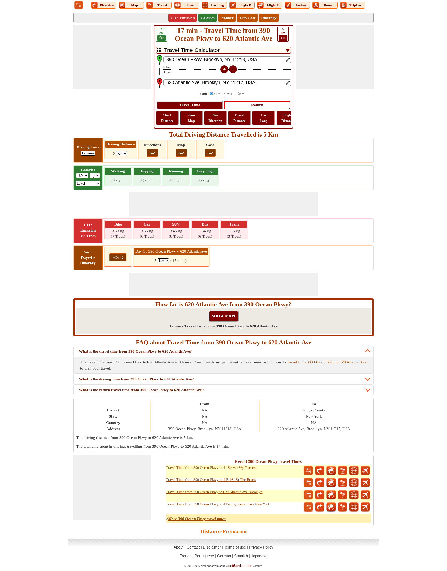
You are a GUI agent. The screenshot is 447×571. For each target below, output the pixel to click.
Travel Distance (239, 118)
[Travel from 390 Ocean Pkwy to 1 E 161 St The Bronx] (342, 483)
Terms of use (235, 547)
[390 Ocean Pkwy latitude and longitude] (354, 470)
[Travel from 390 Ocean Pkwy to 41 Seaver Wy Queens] (342, 470)
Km (241, 94)
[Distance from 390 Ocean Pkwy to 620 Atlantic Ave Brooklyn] (308, 495)
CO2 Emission (182, 18)
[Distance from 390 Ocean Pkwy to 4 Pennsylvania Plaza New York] (308, 507)
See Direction (215, 118)
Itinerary (269, 18)
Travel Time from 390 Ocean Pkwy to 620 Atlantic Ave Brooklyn (214, 492)
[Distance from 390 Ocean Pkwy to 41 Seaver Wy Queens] (308, 470)
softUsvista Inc (239, 566)
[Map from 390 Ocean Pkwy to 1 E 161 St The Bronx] (331, 483)
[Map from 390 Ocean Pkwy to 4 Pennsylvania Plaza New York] (331, 507)
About (178, 547)
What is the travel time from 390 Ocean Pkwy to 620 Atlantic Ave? (135, 351)
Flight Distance (287, 118)
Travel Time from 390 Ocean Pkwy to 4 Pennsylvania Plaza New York (218, 504)
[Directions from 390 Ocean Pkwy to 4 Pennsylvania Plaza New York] (320, 507)
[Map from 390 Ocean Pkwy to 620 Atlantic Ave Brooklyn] (331, 495)
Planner (227, 18)
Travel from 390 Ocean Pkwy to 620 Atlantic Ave (327, 362)
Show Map (191, 118)
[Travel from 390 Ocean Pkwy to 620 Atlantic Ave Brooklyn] (342, 495)
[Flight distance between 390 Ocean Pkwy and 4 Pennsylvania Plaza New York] (365, 507)
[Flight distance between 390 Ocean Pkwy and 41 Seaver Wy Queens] (365, 470)
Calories (207, 18)
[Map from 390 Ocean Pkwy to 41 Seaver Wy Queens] (331, 470)
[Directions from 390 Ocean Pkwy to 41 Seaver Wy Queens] (320, 470)
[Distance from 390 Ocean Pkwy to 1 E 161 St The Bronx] (308, 483)
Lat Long (263, 118)
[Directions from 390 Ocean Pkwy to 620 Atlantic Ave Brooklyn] (320, 495)
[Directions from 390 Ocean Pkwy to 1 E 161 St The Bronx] (320, 483)
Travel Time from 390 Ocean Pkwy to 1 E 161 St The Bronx (211, 480)
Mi (230, 94)
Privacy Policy (261, 547)
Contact (193, 547)
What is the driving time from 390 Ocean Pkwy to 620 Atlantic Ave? (136, 379)
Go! (152, 153)
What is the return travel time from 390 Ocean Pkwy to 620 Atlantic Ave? (141, 390)
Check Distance (167, 118)
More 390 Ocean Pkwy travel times (197, 519)
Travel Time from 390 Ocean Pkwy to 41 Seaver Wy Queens (210, 468)
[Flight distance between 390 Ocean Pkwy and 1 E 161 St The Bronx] (365, 483)
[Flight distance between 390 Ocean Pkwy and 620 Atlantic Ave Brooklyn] (365, 495)
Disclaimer (212, 547)
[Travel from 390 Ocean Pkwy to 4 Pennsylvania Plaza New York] (342, 507)
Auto (216, 94)
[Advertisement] (112, 57)
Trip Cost (247, 18)
